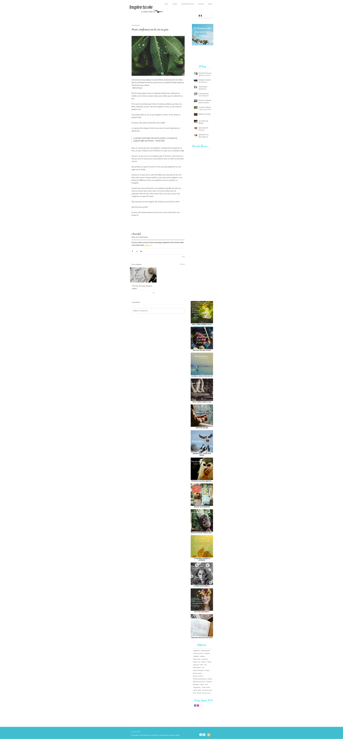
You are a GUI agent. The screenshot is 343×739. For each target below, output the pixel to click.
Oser (205, 665)
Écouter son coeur (207, 690)
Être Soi (199, 693)
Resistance (209, 681)
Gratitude (202, 656)
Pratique (207, 670)
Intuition (203, 662)
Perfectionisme (197, 667)
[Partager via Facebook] (132, 251)
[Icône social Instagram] (198, 705)
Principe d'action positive (199, 679)
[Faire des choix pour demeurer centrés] (143, 274)
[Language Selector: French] (204, 16)
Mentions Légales (175, 735)
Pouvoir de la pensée (198, 670)
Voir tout (182, 264)
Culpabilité (196, 656)
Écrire (194, 693)
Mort (202, 665)
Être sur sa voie (206, 693)
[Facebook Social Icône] (195, 705)
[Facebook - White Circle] (203, 734)
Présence (209, 679)
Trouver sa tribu (206, 687)
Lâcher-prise (196, 665)
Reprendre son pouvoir (199, 681)
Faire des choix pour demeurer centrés (142, 287)
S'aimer (202, 684)
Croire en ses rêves (198, 653)
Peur (203, 667)
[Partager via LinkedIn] (141, 251)
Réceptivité (196, 684)
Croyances (207, 653)
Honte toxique (197, 659)
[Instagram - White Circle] (200, 734)
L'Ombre (209, 662)
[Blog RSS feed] (208, 735)
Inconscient (205, 659)
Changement (196, 650)
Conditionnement (205, 650)
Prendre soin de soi (198, 676)
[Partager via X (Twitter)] (137, 251)
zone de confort (197, 690)
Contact (137, 732)
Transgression (197, 687)
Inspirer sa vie (196, 662)
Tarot (206, 684)
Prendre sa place (197, 673)
